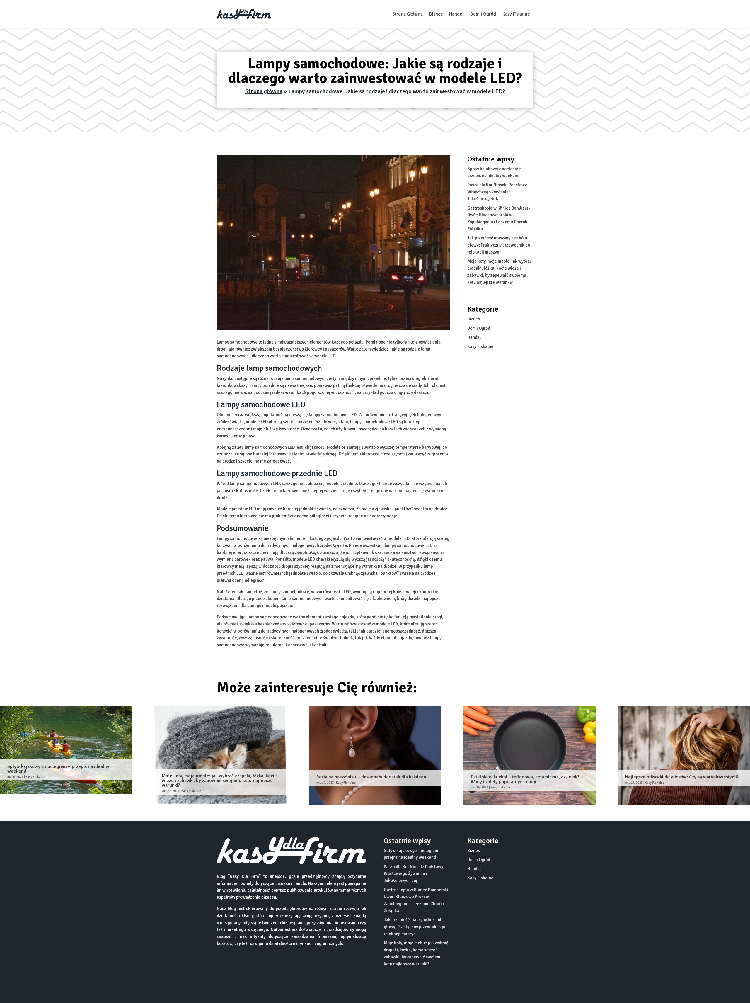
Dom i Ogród (483, 14)
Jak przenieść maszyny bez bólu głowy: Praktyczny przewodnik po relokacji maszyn (498, 245)
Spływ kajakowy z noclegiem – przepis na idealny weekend (58, 769)
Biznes (436, 14)
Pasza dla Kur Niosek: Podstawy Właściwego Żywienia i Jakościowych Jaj (497, 192)
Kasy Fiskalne (516, 14)
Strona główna (263, 91)
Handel (456, 14)
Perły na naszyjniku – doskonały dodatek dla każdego (371, 777)
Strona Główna (407, 14)
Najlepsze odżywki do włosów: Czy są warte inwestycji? (682, 777)
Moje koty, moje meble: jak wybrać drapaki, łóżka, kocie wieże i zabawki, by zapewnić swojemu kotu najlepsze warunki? (219, 780)
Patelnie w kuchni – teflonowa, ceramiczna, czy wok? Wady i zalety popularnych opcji (525, 779)
